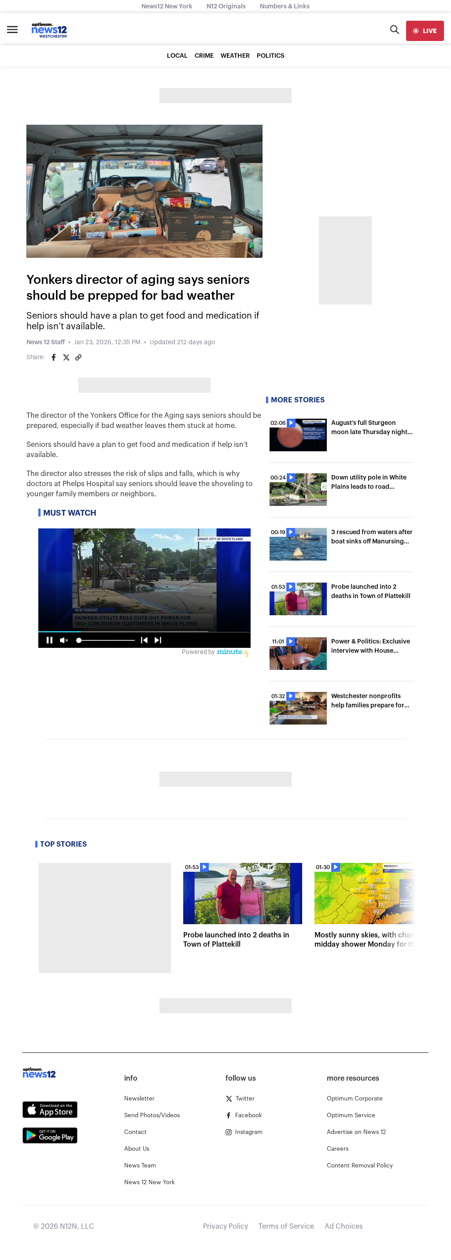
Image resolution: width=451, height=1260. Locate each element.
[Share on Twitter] (66, 357)
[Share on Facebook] (53, 357)
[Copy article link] (78, 357)
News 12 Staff (45, 342)
